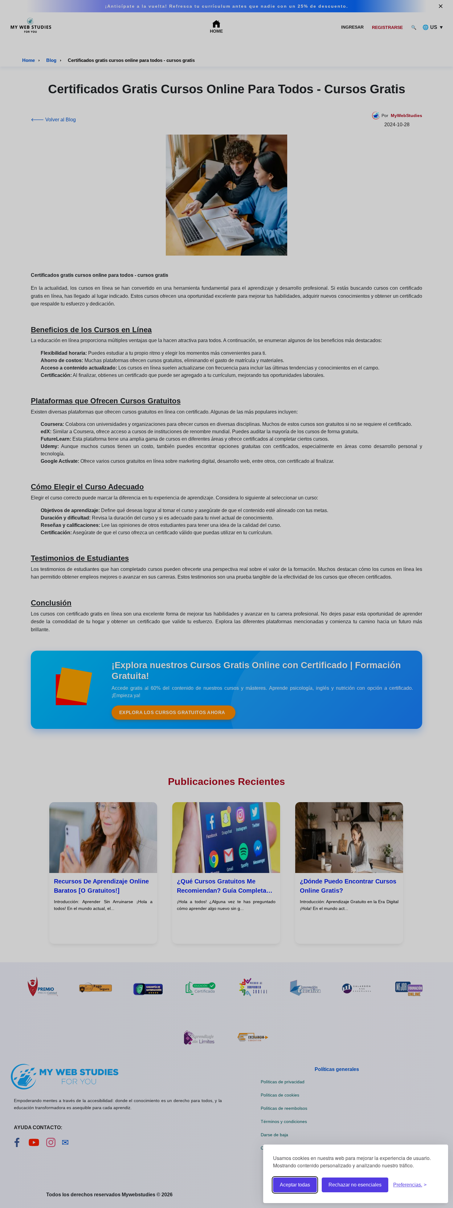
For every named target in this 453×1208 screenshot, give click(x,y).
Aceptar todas (295, 1184)
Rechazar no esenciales (355, 1184)
